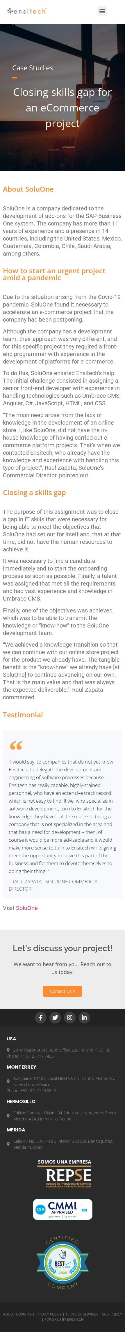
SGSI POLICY (112, 1314)
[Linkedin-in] (84, 1017)
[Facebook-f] (41, 1017)
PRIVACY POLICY (48, 1314)
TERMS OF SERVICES (81, 1314)
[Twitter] (55, 1017)
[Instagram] (70, 1017)
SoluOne (27, 907)
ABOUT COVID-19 (17, 1314)
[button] (102, 11)
